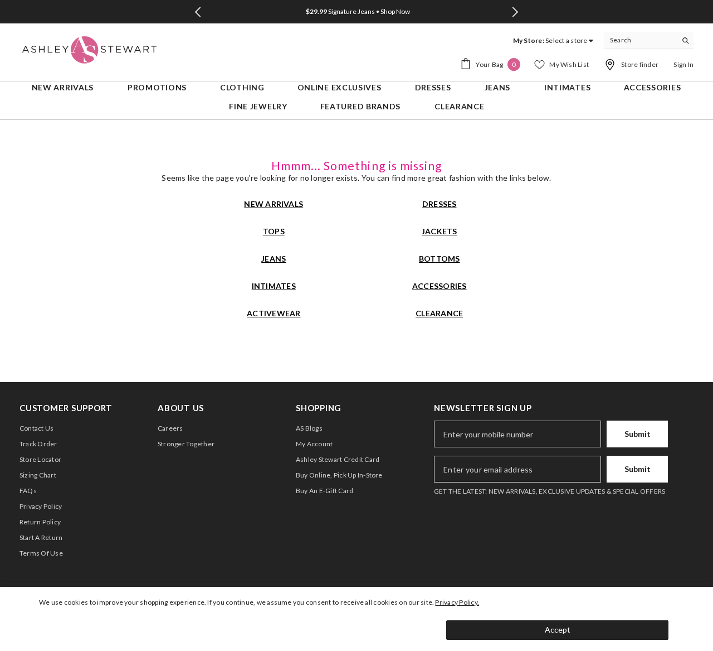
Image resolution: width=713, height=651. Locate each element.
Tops (274, 231)
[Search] (649, 40)
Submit (637, 433)
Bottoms (439, 258)
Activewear (273, 313)
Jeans (273, 258)
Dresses (439, 204)
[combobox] (640, 40)
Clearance (439, 313)
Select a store (566, 40)
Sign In (683, 64)
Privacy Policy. (457, 602)
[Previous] (198, 12)
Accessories (439, 286)
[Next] (515, 12)
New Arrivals (273, 204)
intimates (274, 286)
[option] (356, 12)
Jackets (439, 231)
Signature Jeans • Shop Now (358, 11)
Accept (557, 629)
